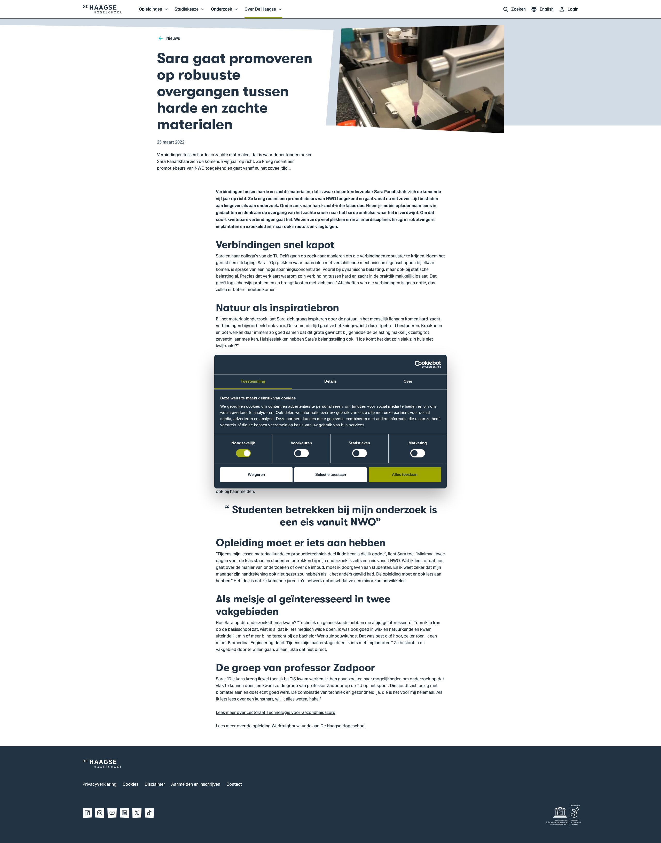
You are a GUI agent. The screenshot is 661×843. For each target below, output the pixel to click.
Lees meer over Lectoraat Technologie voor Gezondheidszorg (275, 712)
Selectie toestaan (330, 474)
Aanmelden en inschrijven (195, 784)
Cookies (130, 784)
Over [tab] (408, 381)
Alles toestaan (405, 474)
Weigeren (256, 474)
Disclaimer (155, 784)
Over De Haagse (260, 11)
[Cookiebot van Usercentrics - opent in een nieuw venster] (418, 364)
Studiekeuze (187, 11)
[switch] (301, 453)
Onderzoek (221, 11)
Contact (234, 784)
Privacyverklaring (99, 784)
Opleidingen (150, 11)
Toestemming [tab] (253, 381)
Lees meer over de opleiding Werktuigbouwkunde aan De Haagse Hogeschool (291, 726)
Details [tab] (330, 381)
